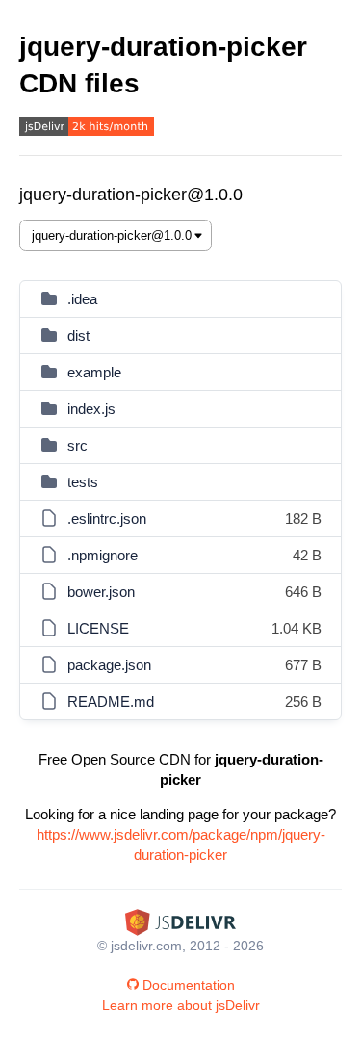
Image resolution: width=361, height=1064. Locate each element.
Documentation (188, 985)
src (77, 445)
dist (78, 335)
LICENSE (98, 628)
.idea (82, 299)
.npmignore (102, 555)
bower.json (101, 592)
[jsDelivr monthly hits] (86, 129)
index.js (91, 409)
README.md (110, 701)
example (94, 372)
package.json (109, 665)
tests (82, 482)
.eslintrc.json (106, 518)
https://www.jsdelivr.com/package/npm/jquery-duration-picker (181, 844)
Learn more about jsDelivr (181, 1005)
